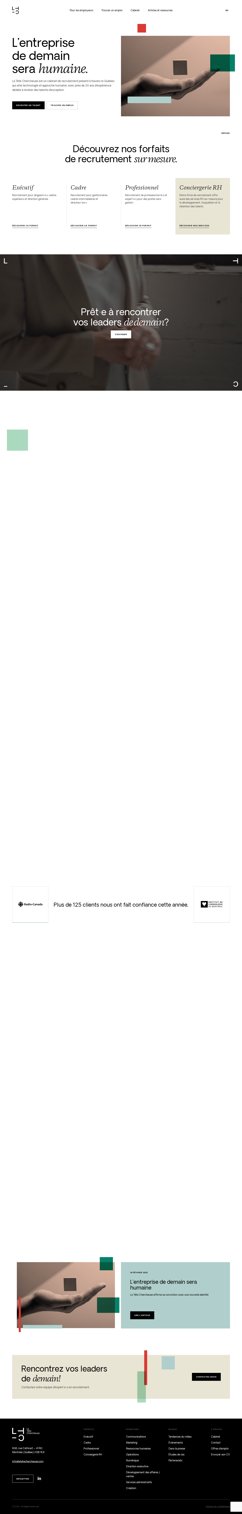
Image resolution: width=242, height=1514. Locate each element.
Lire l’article (142, 1315)
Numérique (132, 1460)
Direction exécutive (137, 1466)
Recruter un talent (28, 105)
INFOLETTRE (22, 1479)
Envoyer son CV (220, 1454)
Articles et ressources (160, 10)
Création (131, 1488)
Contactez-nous (206, 1377)
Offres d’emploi (220, 1448)
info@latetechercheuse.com (27, 1461)
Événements (176, 1442)
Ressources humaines (138, 1448)
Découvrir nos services (194, 225)
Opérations (132, 1454)
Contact (216, 1442)
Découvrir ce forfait (25, 225)
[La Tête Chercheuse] (15, 10)
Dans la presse (177, 1448)
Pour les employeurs (81, 10)
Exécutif (88, 1436)
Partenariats (175, 1460)
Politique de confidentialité (218, 1506)
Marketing (131, 1442)
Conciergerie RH (93, 1454)
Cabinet (135, 10)
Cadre (87, 1442)
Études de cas (176, 1454)
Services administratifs (139, 1482)
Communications (136, 1436)
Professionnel (91, 1448)
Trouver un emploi (111, 10)
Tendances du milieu (180, 1436)
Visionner (121, 334)
